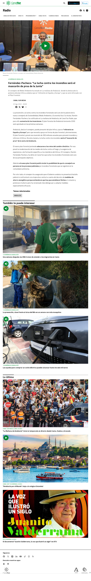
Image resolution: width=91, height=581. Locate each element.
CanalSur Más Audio (9, 16)
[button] (45, 45)
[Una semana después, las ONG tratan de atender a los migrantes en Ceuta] (45, 229)
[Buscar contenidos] (64, 3)
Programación (30, 16)
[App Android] (8, 564)
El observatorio (76, 16)
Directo (20, 16)
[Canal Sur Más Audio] (84, 3)
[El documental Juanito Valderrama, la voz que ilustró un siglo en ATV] (45, 514)
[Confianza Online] (84, 571)
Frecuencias (65, 16)
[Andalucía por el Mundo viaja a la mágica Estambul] (45, 458)
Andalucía (17, 195)
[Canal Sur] (13, 3)
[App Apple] (4, 564)
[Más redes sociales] (26, 107)
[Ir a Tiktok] (25, 556)
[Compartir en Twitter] (19, 107)
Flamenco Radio (54, 16)
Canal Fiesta (42, 16)
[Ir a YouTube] (21, 556)
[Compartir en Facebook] (16, 107)
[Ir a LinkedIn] (16, 556)
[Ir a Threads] (29, 556)
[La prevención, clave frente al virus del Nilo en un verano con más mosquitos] (45, 284)
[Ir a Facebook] (81, 10)
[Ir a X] (84, 10)
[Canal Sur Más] (74, 3)
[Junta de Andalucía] (76, 571)
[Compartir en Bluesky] (23, 107)
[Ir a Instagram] (87, 10)
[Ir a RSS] (33, 556)
